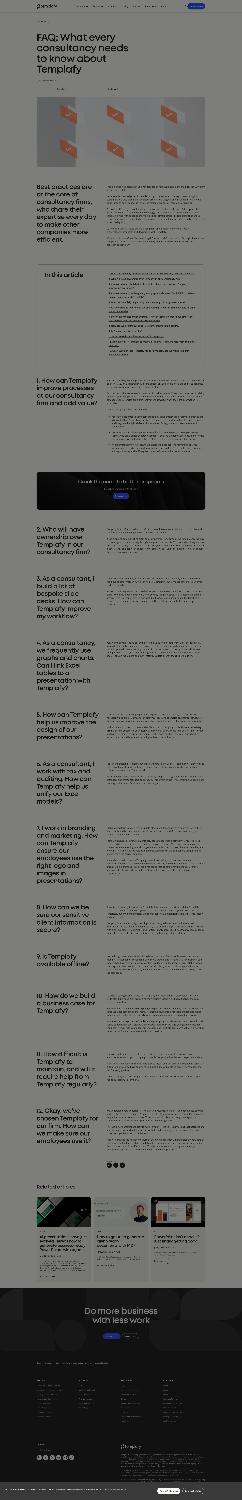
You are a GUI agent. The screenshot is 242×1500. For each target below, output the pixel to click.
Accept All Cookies (169, 1491)
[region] (121, 1491)
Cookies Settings (193, 1491)
